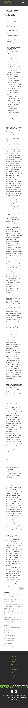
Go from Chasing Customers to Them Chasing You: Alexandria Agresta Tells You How (14, 613)
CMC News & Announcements (12, 627)
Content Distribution (9, 633)
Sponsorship (14, 669)
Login (14, 675)
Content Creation (8, 630)
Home (14, 656)
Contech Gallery (14, 664)
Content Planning (8, 643)
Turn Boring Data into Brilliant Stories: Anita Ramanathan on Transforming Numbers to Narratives (13, 606)
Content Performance (9, 640)
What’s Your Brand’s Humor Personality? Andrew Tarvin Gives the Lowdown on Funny (13, 619)
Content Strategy (8, 646)
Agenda (14, 659)
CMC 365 (14, 662)
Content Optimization (9, 638)
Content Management (9, 635)
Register (14, 677)
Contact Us (14, 672)
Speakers (14, 667)
